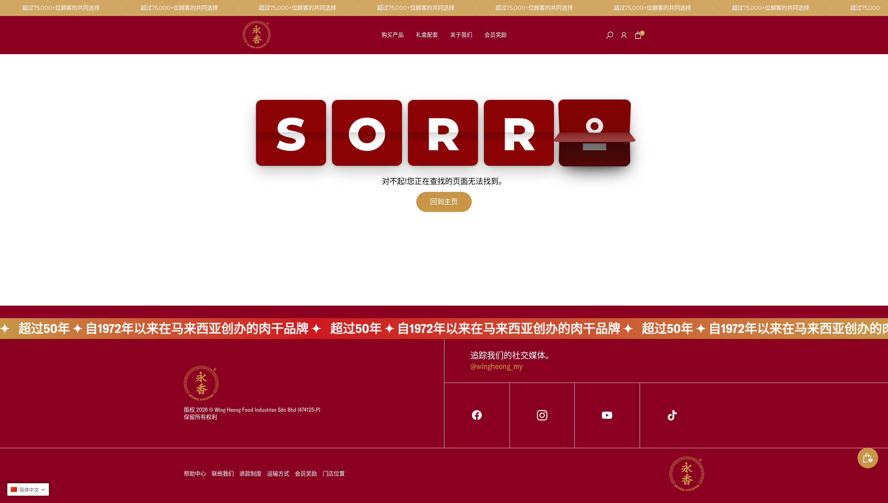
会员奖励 (496, 34)
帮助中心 (195, 473)
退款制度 (250, 473)
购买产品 (393, 34)
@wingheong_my (496, 366)
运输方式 (278, 473)
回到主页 (444, 201)
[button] (28, 489)
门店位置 (334, 473)
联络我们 (223, 473)
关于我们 (461, 34)
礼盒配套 (427, 34)
